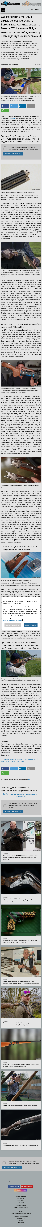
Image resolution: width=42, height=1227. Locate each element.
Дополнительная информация (12, 620)
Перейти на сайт (30, 625)
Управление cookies (12, 625)
